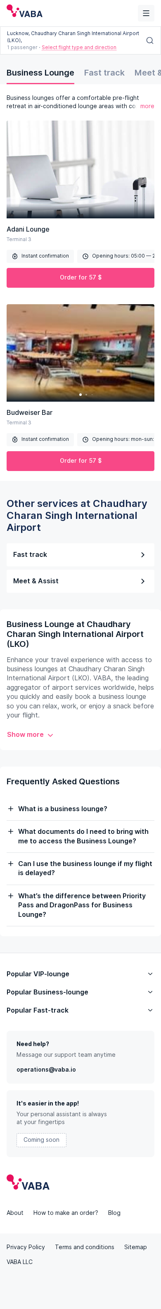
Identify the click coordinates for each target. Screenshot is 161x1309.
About (15, 1213)
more (147, 106)
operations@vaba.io (46, 1069)
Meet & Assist (36, 581)
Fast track (104, 73)
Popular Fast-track (38, 1010)
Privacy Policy (26, 1247)
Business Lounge (40, 73)
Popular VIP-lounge (38, 974)
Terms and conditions (84, 1247)
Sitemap (135, 1247)
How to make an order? (65, 1213)
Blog (114, 1213)
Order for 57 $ (81, 277)
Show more (25, 735)
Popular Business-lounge (47, 992)
